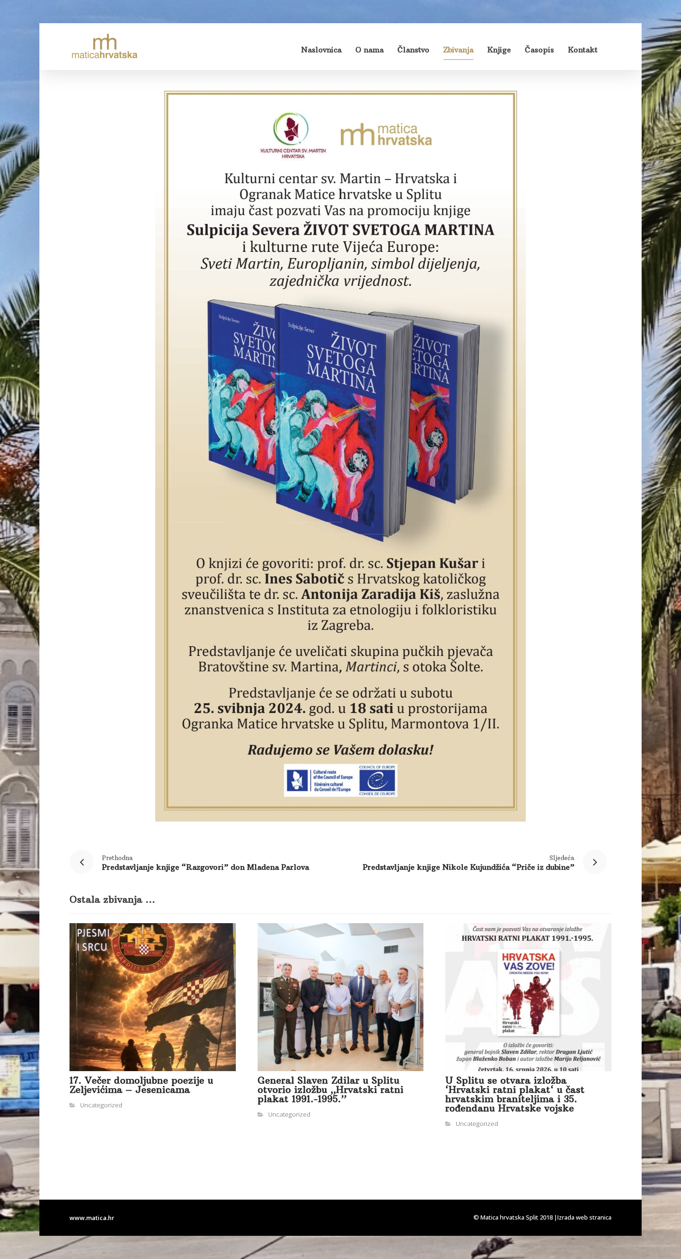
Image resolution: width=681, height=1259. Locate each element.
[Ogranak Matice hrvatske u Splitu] (104, 46)
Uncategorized (101, 1105)
